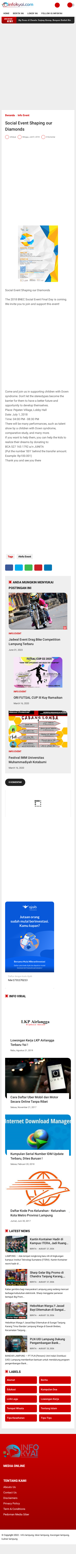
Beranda (10, 115)
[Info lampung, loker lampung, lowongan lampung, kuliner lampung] (18, 8)
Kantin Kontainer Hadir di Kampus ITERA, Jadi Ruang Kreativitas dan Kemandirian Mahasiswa (48, 1241)
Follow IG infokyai (51, 13)
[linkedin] (48, 567)
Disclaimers (10, 1498)
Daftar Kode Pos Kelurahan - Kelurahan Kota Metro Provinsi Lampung (38, 1213)
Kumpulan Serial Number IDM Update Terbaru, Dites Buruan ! (37, 1156)
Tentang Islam (49, 1408)
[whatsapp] (29, 567)
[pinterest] (38, 567)
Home (6, 13)
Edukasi (11, 1389)
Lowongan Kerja (50, 1399)
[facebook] (9, 567)
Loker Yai (32, 13)
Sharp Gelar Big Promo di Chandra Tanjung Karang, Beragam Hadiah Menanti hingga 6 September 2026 (47, 1274)
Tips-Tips (46, 1417)
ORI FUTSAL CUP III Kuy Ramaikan (38, 697)
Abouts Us (9, 1487)
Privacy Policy (11, 1503)
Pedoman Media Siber (16, 1514)
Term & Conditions (14, 1509)
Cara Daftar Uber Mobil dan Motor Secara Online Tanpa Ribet (34, 1099)
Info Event (23, 115)
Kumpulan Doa (49, 1389)
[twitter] (19, 567)
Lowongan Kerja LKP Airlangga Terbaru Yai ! (32, 1042)
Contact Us (10, 1492)
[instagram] (23, 1472)
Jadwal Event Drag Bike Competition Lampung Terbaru (34, 642)
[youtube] (28, 1472)
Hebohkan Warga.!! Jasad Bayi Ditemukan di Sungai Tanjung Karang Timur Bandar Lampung (47, 1308)
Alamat (11, 1379)
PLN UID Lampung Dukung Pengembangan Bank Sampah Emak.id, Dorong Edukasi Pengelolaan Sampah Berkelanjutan (47, 1341)
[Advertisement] (38, 67)
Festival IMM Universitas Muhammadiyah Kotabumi (27, 760)
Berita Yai (18, 13)
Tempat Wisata (15, 1408)
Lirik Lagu (12, 1399)
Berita (33, 1249)
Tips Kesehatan (16, 1417)
